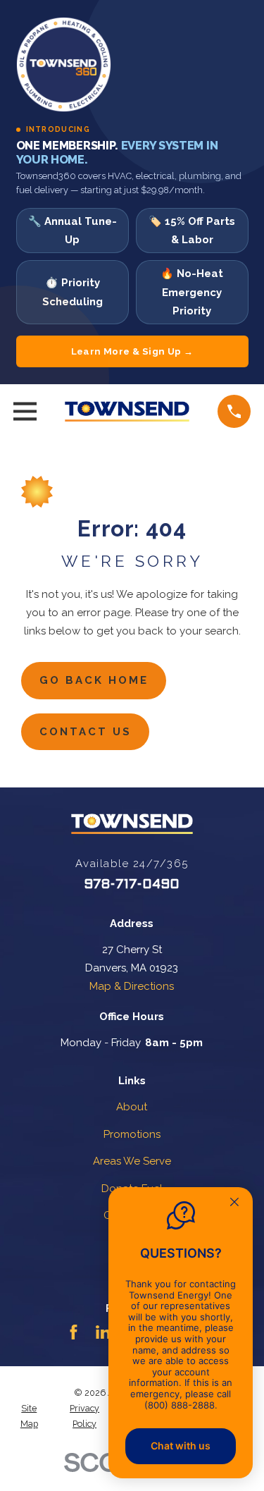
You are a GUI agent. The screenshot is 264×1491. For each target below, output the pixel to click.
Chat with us (180, 1446)
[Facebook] (73, 1332)
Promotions (132, 1134)
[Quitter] (234, 1203)
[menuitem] (29, 1416)
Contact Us (85, 731)
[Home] (127, 411)
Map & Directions (131, 986)
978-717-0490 (132, 884)
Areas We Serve (132, 1161)
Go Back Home (94, 680)
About (131, 1106)
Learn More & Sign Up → (132, 351)
